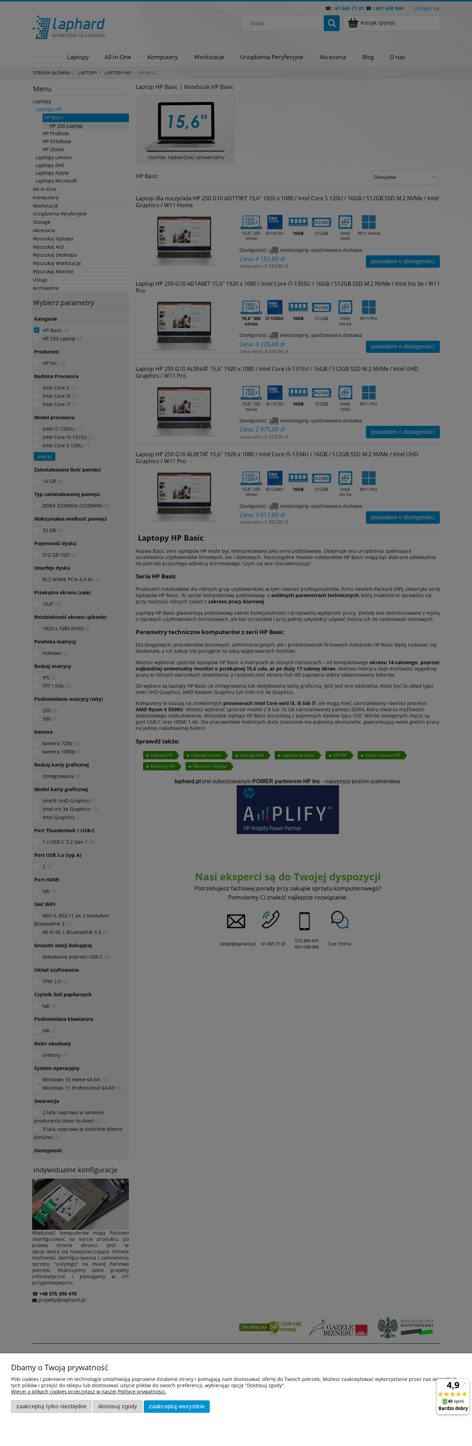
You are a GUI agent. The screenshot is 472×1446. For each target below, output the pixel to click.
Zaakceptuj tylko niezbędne (51, 1406)
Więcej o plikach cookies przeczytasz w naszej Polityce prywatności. (88, 1391)
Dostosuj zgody (117, 1406)
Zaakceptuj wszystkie (177, 1406)
